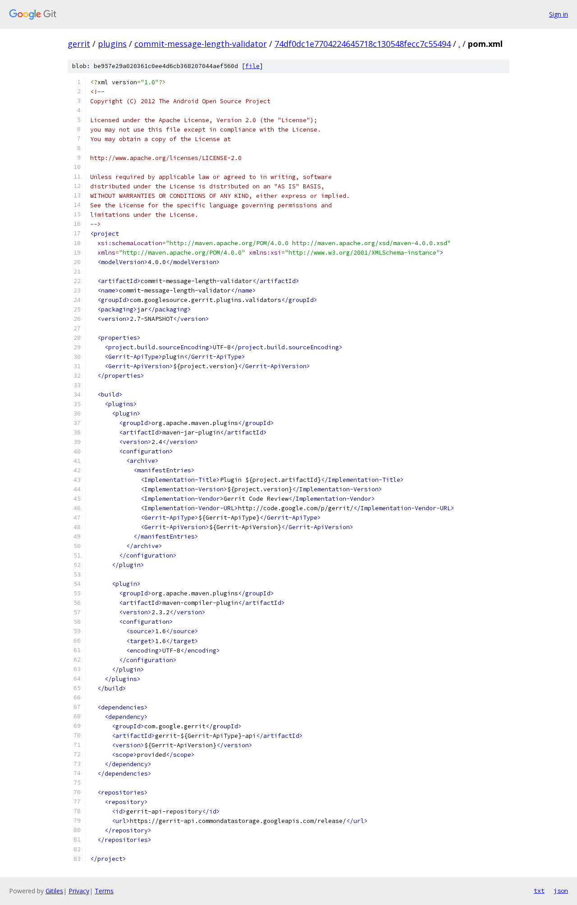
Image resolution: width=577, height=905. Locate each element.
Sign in (558, 14)
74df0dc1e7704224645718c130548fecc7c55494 (363, 43)
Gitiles (54, 891)
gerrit (79, 43)
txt (539, 891)
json (561, 891)
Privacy (79, 891)
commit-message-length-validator (200, 43)
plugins (112, 43)
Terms (104, 891)
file (252, 66)
